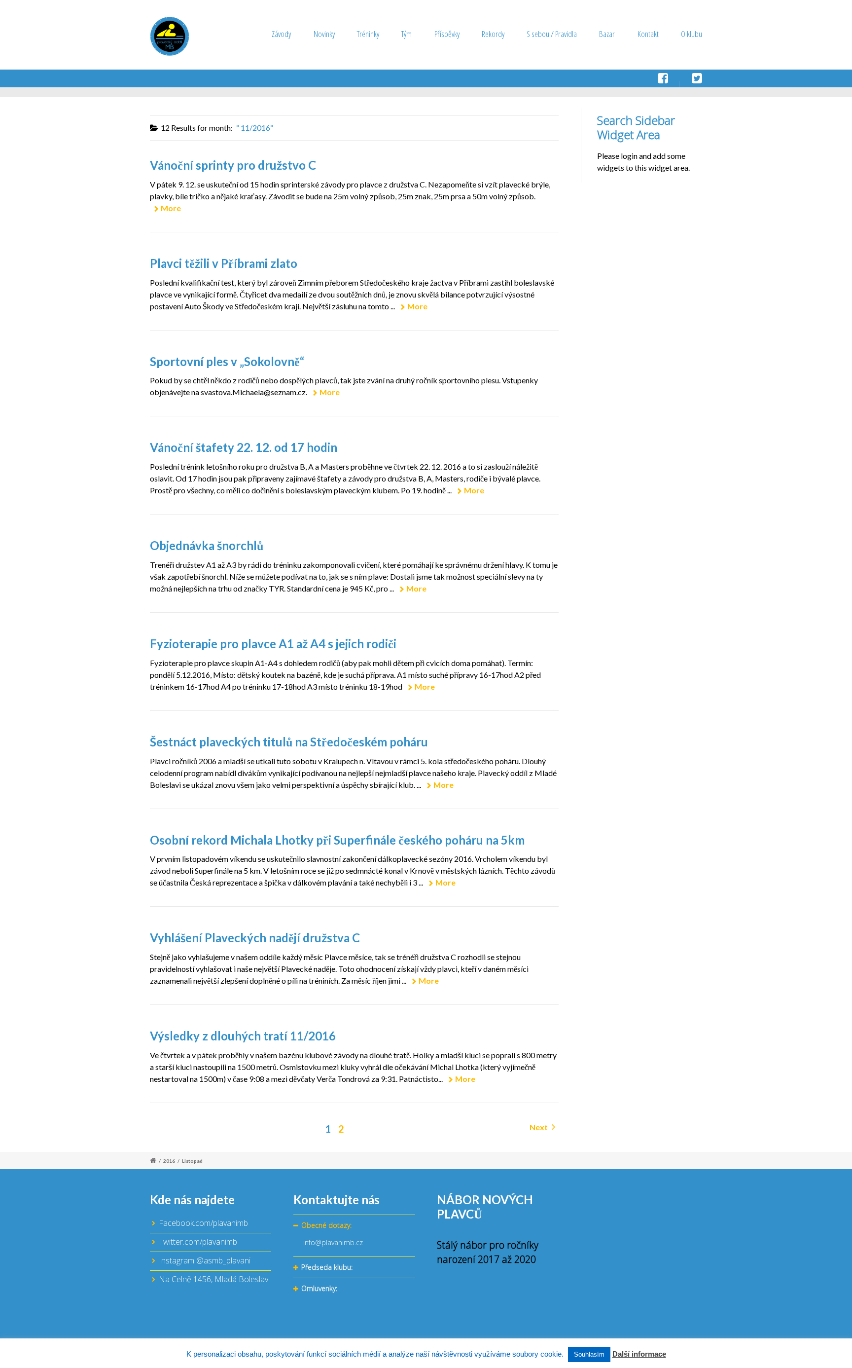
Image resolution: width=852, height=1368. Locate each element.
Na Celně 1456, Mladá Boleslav (213, 1279)
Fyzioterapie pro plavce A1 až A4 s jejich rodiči (273, 643)
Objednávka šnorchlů (206, 545)
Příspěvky (447, 33)
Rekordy (493, 33)
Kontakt (648, 33)
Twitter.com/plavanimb (198, 1241)
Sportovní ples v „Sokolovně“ (227, 361)
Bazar (607, 33)
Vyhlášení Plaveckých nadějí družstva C (255, 937)
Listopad (192, 1161)
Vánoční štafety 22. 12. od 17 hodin (243, 447)
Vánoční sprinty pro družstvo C (233, 165)
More (171, 208)
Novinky (324, 33)
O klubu (691, 33)
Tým (406, 33)
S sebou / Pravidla (552, 33)
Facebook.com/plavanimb (203, 1223)
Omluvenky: (319, 1288)
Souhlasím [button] (589, 1354)
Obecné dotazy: (326, 1225)
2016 (169, 1161)
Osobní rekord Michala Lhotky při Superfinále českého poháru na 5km (337, 840)
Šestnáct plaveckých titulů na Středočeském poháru (289, 742)
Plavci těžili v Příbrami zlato (223, 263)
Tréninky (368, 33)
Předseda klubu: (327, 1267)
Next (539, 1127)
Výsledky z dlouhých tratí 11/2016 (243, 1036)
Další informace (639, 1354)
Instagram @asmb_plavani (204, 1260)
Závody (281, 33)
